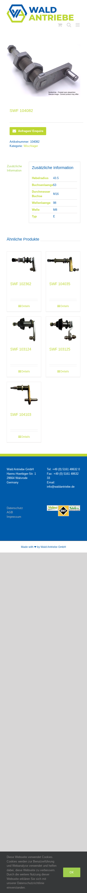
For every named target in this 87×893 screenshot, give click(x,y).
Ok (72, 872)
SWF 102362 (20, 284)
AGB (10, 512)
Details (25, 306)
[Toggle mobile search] (69, 25)
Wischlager (31, 146)
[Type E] (43, 70)
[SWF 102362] (24, 264)
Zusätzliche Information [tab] (14, 168)
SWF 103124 (20, 349)
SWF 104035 (59, 284)
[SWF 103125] (63, 329)
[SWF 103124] (24, 329)
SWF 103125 (59, 349)
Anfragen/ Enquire (30, 131)
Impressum (14, 516)
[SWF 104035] (63, 264)
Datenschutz (15, 508)
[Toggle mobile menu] (78, 25)
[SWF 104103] (24, 395)
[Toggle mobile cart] (60, 25)
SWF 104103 (20, 415)
